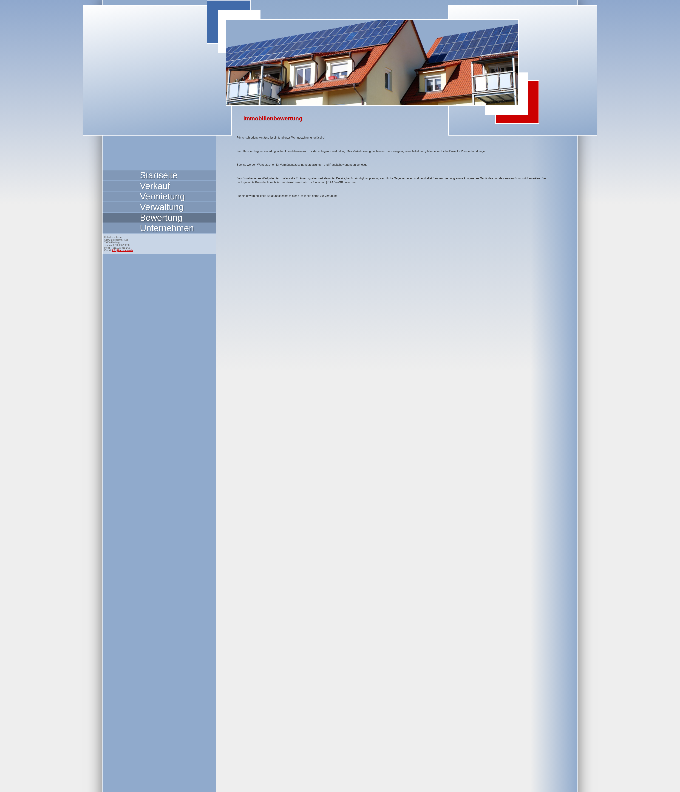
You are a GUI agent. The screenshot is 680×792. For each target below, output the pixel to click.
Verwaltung (162, 207)
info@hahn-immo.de (122, 250)
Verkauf (155, 186)
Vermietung (162, 196)
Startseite (158, 175)
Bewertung (161, 218)
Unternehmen (167, 228)
